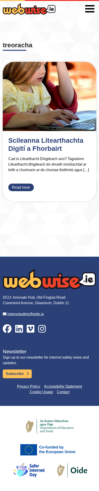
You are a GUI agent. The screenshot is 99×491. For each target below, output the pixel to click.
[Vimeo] (31, 329)
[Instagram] (42, 329)
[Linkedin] (19, 329)
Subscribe (15, 374)
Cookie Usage (41, 392)
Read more (21, 187)
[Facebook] (7, 329)
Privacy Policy (28, 386)
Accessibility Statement (63, 386)
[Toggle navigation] (89, 8)
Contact (63, 392)
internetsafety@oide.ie (25, 314)
